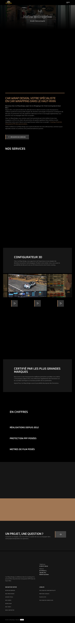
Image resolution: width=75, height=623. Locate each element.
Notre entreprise (10, 590)
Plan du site (42, 597)
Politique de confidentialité (47, 590)
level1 (21, 619)
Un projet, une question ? (24, 533)
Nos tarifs (8, 606)
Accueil (32, 21)
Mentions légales (44, 593)
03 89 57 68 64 (43, 566)
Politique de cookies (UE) (46, 600)
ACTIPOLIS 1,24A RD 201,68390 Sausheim (44, 572)
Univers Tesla (9, 597)
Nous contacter (9, 610)
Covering (52, 122)
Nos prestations (9, 593)
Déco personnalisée (21, 124)
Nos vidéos (8, 600)
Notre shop (8, 603)
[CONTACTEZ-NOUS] (60, 534)
